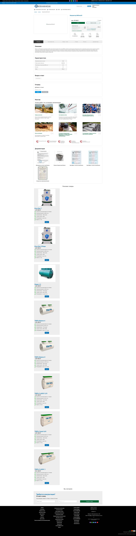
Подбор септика (5, 0)
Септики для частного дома (40, 9)
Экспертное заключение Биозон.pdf (86, 141)
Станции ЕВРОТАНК (76, 510)
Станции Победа (77, 509)
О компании (42, 509)
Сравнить (99, 20)
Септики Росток (76, 523)
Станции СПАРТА (77, 507)
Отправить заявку (89, 501)
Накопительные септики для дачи (59, 516)
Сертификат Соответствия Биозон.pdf (63, 142)
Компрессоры (59, 522)
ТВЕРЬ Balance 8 (40, 357)
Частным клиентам (93, 28)
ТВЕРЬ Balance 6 (40, 321)
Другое (58, 9)
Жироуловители (59, 520)
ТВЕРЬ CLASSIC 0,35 (41, 393)
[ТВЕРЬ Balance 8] (47, 346)
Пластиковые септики (59, 511)
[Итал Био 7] (47, 197)
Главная (42, 507)
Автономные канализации (59, 512)
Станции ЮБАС (76, 515)
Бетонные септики (59, 517)
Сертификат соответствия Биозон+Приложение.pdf (75, 142)
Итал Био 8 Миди (40, 246)
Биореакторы (89, 29)
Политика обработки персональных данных (42, 520)
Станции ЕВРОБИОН (76, 518)
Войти (93, 6)
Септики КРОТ (76, 521)
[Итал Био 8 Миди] (47, 235)
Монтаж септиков (17, 0)
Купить (47, 222)
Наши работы (26, 0)
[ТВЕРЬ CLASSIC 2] (47, 458)
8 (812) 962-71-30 (108, 0)
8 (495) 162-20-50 (101, 0)
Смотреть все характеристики (77, 30)
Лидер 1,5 (38, 284)
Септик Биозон (76, 520)
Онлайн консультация (95, 5)
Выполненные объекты (66, 9)
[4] (100, 15)
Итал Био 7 (38, 208)
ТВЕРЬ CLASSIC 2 (40, 469)
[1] (98, 15)
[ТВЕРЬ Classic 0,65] (47, 420)
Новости (12, 0)
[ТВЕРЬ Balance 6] (47, 309)
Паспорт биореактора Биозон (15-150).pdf (53, 141)
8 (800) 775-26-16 (94, 0)
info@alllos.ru (93, 511)
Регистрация (94, 7)
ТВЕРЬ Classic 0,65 (40, 431)
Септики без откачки (59, 514)
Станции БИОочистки (59, 525)
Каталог (9, 0)
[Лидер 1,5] (47, 273)
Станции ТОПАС (76, 512)
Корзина (3, 2)
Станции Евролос (77, 513)
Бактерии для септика (59, 519)
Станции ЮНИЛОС (76, 517)
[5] (101, 15)
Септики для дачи (51, 9)
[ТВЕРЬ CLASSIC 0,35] (47, 382)
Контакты (22, 0)
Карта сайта (42, 518)
